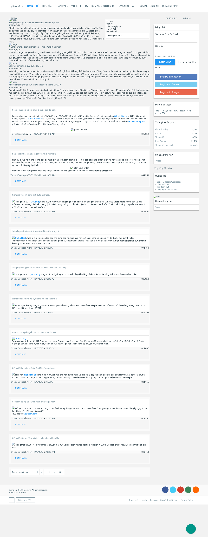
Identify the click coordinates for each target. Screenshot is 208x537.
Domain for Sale (126, 6)
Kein (30, 211)
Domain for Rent (149, 6)
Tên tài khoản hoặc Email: (166, 34)
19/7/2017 (38, 211)
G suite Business (34, 118)
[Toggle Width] (11, 500)
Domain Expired (171, 6)
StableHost (20, 238)
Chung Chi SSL (163, 184)
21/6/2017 (38, 312)
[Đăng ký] (191, 529)
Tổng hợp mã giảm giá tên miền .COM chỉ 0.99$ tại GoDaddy (39, 268)
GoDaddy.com (30, 414)
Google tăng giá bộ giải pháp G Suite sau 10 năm (34, 110)
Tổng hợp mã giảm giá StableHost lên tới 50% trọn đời (36, 231)
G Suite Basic (120, 116)
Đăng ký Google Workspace (169, 182)
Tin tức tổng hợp (18, 134)
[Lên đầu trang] (201, 530)
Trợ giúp (154, 500)
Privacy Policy (187, 500)
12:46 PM (50, 279)
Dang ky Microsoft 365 (167, 189)
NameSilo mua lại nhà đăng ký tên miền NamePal (34, 154)
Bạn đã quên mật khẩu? (165, 56)
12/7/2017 (38, 279)
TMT (11, 25)
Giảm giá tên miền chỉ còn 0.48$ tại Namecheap (33, 368)
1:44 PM (49, 312)
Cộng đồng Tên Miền (163, 168)
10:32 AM (50, 175)
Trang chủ (33, 6)
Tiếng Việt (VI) (24, 500)
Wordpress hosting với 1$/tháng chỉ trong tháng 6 (34, 299)
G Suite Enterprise (136, 121)
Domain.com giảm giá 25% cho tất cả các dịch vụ (34, 332)
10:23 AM (50, 452)
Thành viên (61, 6)
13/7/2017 (38, 248)
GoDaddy (35, 274)
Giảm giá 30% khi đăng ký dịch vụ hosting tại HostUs (35, 438)
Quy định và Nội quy (169, 500)
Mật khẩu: (159, 46)
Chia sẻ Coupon (18, 211)
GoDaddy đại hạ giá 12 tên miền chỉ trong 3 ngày (33, 402)
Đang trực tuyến (163, 104)
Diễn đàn (47, 6)
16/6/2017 (38, 382)
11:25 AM (50, 418)
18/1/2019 (39, 134)
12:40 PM (50, 348)
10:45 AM (50, 211)
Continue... (21, 140)
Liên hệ (144, 500)
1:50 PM (49, 382)
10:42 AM (50, 134)
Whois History (79, 6)
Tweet (158, 161)
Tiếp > (60, 472)
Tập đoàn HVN (163, 187)
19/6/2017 (38, 348)
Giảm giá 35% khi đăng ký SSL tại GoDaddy (31, 195)
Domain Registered (102, 6)
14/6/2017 (38, 418)
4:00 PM (49, 248)
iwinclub (193, 145)
